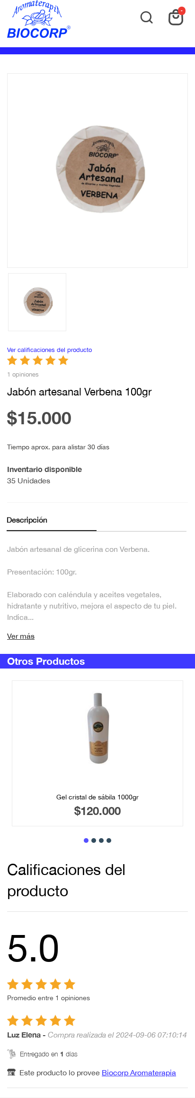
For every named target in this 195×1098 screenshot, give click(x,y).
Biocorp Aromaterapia (139, 1072)
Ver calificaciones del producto (49, 349)
